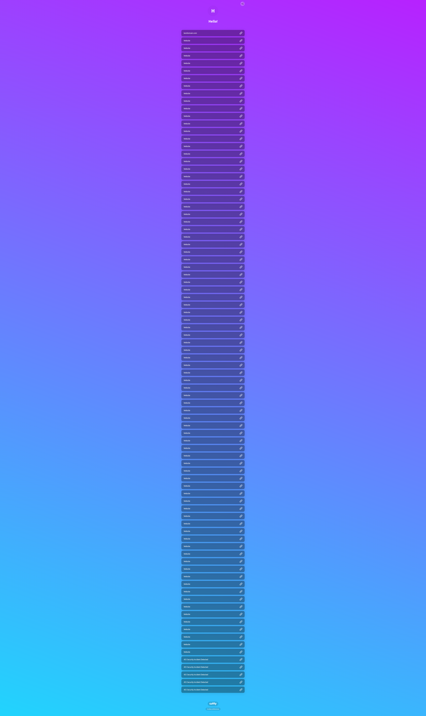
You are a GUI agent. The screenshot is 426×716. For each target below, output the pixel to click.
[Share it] (242, 4)
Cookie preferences (213, 709)
